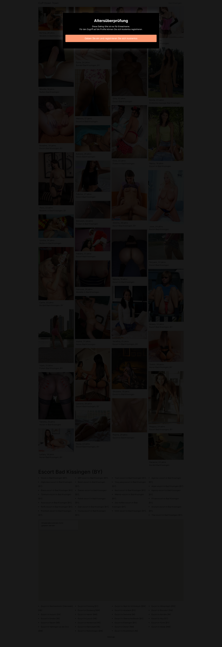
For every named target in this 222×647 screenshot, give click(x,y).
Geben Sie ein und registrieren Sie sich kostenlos (111, 38)
